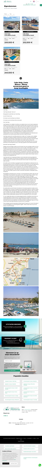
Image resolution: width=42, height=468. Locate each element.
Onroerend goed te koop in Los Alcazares (29, 392)
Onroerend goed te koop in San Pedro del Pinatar (30, 396)
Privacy (24, 438)
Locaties (23, 412)
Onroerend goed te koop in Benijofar (30, 381)
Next (18, 23)
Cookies (34, 438)
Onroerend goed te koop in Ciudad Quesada (11, 388)
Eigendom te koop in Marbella (10, 384)
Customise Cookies (13, 463)
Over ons (23, 410)
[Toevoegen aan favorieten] (19, 18)
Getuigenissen (30, 410)
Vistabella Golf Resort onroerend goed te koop (30, 458)
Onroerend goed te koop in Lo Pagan (11, 395)
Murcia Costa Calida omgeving (10, 448)
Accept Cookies (6, 463)
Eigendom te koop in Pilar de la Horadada (29, 385)
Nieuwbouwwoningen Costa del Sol (30, 451)
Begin (23, 409)
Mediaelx (22, 441)
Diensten (34, 410)
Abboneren (12, 370)
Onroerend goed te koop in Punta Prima (11, 392)
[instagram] (7, 415)
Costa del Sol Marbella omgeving (29, 445)
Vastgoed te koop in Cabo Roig (10, 381)
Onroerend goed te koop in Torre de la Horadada (30, 388)
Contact (26, 412)
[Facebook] (4, 415)
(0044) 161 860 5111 (21, 424)
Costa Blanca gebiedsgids (9, 445)
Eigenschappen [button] (27, 409)
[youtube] (5, 415)
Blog (26, 410)
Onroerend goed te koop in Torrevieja (30, 399)
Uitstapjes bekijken (34, 409)
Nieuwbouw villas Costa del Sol (29, 448)
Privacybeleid (16, 365)
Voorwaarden (29, 438)
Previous (5, 23)
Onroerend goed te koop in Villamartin (12, 399)
